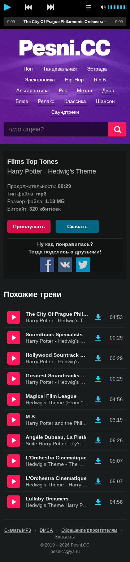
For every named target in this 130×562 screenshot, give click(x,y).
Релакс (46, 101)
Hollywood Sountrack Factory (62, 355)
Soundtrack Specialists (54, 334)
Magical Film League (51, 396)
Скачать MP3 (17, 530)
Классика (75, 101)
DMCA (46, 530)
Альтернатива (32, 90)
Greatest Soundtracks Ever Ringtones (72, 375)
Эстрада (97, 69)
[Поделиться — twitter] (83, 264)
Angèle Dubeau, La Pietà (56, 437)
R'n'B (100, 79)
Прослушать (29, 226)
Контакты (65, 536)
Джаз (108, 90)
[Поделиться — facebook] (47, 264)
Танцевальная (60, 69)
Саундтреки (65, 112)
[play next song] (50, 7)
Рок (63, 90)
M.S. (31, 416)
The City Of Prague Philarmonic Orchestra (77, 314)
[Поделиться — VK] (65, 264)
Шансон (105, 101)
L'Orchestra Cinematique (56, 457)
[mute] (103, 7)
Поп (28, 69)
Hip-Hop (74, 79)
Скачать (77, 226)
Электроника (40, 79)
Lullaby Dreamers (47, 499)
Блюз (22, 101)
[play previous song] (29, 7)
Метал (84, 90)
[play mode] (88, 7)
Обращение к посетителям (89, 530)
